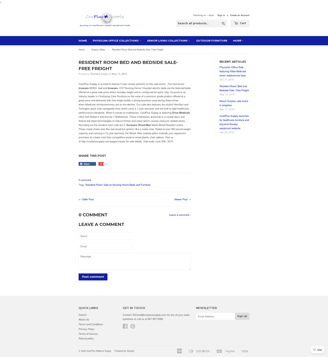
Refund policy (86, 338)
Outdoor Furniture (211, 40)
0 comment (85, 180)
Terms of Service (88, 333)
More (237, 40)
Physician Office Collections (116, 40)
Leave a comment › (180, 215)
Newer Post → (182, 199)
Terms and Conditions (91, 324)
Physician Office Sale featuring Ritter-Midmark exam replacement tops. (233, 71)
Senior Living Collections (167, 40)
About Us (84, 319)
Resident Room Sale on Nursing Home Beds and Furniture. (118, 184)
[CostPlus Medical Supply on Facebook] (125, 327)
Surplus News (98, 49)
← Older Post (86, 199)
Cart (242, 23)
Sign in (221, 15)
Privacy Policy (87, 329)
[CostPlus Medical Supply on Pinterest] (132, 327)
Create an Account (239, 15)
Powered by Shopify (124, 350)
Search (83, 314)
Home (83, 40)
